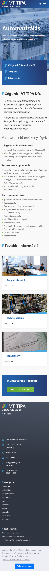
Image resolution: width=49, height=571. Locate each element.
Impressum (6, 519)
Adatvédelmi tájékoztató (11, 533)
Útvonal (9, 447)
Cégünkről (6, 486)
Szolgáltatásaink (8, 494)
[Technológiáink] (24, 304)
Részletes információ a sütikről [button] (16, 559)
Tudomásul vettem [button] (24, 566)
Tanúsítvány (6, 497)
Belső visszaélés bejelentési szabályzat (16, 540)
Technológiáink (7, 490)
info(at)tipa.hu (11, 457)
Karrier (4, 508)
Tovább (7, 286)
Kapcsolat (5, 512)
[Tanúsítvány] (24, 342)
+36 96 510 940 (11, 452)
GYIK (3, 501)
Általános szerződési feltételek (13, 536)
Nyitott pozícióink (19, 390)
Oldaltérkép (6, 516)
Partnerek (5, 505)
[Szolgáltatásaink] (24, 266)
